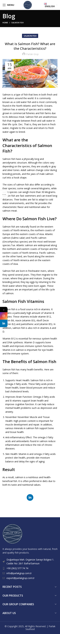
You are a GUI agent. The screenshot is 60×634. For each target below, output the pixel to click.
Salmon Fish (17, 22)
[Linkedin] (4, 323)
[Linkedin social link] (30, 497)
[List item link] (30, 568)
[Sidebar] (4, 194)
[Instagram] (4, 316)
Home (5, 22)
